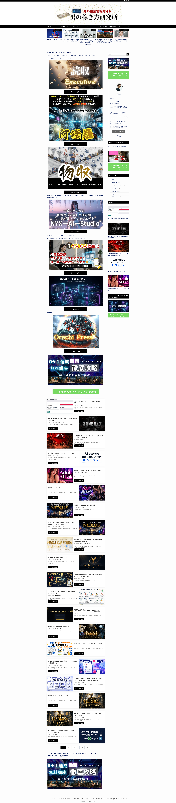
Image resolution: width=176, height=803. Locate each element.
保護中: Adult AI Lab (54, 488)
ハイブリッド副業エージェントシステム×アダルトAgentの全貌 (88, 714)
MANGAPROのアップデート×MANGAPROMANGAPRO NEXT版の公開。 (87, 610)
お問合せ (53, 798)
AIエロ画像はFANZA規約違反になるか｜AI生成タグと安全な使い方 (62, 662)
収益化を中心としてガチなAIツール (121, 798)
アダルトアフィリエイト (60, 455)
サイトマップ (59, 798)
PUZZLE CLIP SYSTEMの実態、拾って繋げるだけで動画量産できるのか (88, 540)
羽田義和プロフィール (67, 798)
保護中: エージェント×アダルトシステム (59, 696)
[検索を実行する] (128, 54)
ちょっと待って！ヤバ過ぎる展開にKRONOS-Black (87, 402)
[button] (85, 44)
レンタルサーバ (116, 188)
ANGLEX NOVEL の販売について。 (58, 557)
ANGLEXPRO (58, 559)
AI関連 (81, 439)
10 (82, 747)
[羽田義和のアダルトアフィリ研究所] (88, 13)
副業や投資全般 (116, 191)
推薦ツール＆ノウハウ (85, 405)
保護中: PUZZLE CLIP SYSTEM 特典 (85, 505)
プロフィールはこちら (119, 131)
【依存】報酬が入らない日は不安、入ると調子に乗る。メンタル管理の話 (88, 436)
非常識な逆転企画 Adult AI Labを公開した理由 (87, 470)
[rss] (126, 1)
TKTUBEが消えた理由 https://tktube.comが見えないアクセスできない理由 (88, 575)
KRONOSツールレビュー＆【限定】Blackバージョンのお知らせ (62, 419)
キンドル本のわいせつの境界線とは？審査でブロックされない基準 (62, 592)
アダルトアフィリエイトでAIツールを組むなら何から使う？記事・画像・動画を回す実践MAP (88, 679)
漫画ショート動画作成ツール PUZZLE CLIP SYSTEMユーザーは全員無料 (61, 523)
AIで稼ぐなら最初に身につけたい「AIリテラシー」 (62, 453)
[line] (125, 1)
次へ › (88, 747)
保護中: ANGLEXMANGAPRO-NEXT (58, 626)
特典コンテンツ (58, 698)
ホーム (49, 798)
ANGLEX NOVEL (109, 798)
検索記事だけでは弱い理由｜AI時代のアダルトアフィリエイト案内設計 (62, 731)
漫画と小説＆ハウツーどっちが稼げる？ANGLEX (88, 644)
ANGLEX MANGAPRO (100, 798)
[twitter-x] (123, 1)
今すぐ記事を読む (79, 411)
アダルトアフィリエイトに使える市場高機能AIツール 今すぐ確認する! (119, 315)
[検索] (128, 1)
